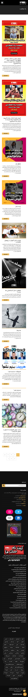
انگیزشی (22, 642)
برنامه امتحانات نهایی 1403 (21, 598)
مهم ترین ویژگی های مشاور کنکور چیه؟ (19, 604)
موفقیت (16, 661)
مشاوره (24, 658)
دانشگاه (23, 647)
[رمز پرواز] (14, 316)
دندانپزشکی (6, 647)
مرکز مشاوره (14, 656)
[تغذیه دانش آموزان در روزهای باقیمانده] (14, 230)
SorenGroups (18, 503)
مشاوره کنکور (10, 658)
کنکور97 (6, 670)
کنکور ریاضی (19, 675)
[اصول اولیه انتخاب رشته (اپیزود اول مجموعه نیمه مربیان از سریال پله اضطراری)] (14, 97)
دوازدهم (22, 650)
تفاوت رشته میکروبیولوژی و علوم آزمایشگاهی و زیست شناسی (16, 581)
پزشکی (11, 667)
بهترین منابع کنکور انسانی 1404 (21, 573)
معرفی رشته (22, 661)
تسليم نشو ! (17, 390)
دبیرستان (11, 647)
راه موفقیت (12, 650)
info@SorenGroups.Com (16, 501)
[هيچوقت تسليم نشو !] (14, 357)
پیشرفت (21, 670)
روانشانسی (17, 653)
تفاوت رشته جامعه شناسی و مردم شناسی (19, 577)
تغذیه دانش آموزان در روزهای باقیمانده (12, 241)
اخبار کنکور (18, 639)
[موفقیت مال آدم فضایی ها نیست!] (14, 273)
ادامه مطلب (6, 75)
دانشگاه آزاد (17, 647)
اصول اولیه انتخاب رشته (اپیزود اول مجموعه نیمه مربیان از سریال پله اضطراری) (12, 119)
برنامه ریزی (6, 642)
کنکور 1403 (12, 673)
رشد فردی (22, 653)
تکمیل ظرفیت (11, 644)
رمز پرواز (19, 330)
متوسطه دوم (21, 656)
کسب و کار (16, 670)
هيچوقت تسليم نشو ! (14, 372)
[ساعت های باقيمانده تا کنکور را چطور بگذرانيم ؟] (14, 415)
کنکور (11, 670)
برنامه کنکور (22, 644)
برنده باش (18, 206)
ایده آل (14, 615)
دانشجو (5, 644)
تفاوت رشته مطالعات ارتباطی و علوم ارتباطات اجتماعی (17, 579)
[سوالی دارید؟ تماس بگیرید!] (25, 694)
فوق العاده (17, 617)
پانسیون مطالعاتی (19, 664)
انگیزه (18, 642)
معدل (4, 658)
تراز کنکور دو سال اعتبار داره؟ (21, 596)
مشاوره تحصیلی (17, 658)
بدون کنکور (12, 642)
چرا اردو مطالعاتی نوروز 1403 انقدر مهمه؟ (19, 606)
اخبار (23, 639)
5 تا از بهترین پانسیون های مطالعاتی (20, 588)
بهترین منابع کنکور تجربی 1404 (21, 587)
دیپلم (18, 650)
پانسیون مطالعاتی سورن (10, 664)
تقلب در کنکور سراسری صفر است (21, 600)
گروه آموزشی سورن (14, 678)
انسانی (6, 639)
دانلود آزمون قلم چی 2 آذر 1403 (21, 575)
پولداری (6, 667)
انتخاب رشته (12, 639)
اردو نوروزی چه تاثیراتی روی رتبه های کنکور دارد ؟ (18, 602)
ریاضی (5, 653)
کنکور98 (22, 673)
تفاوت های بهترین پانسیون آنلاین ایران (19, 571)
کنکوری (14, 675)
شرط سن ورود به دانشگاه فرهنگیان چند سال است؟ (17, 607)
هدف (5, 661)
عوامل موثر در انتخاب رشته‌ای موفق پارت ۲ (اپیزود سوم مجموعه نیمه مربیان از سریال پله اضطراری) (12, 61)
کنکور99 (17, 673)
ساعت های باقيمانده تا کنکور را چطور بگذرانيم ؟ (12, 430)
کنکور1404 (6, 673)
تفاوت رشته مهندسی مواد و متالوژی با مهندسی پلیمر (17, 585)
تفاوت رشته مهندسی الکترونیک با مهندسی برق (18, 583)
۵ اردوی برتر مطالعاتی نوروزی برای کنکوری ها (18, 569)
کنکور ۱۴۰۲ (8, 675)
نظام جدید (10, 661)
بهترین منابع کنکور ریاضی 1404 (21, 590)
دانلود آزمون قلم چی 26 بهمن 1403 (20, 567)
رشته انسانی (6, 650)
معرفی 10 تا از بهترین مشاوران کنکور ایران (19, 592)
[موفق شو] (14, 149)
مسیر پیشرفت (7, 656)
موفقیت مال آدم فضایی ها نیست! (13, 291)
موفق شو (18, 164)
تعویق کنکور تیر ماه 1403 (22, 594)
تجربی (17, 644)
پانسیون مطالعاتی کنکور (19, 667)
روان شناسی (11, 653)
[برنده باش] (14, 192)
